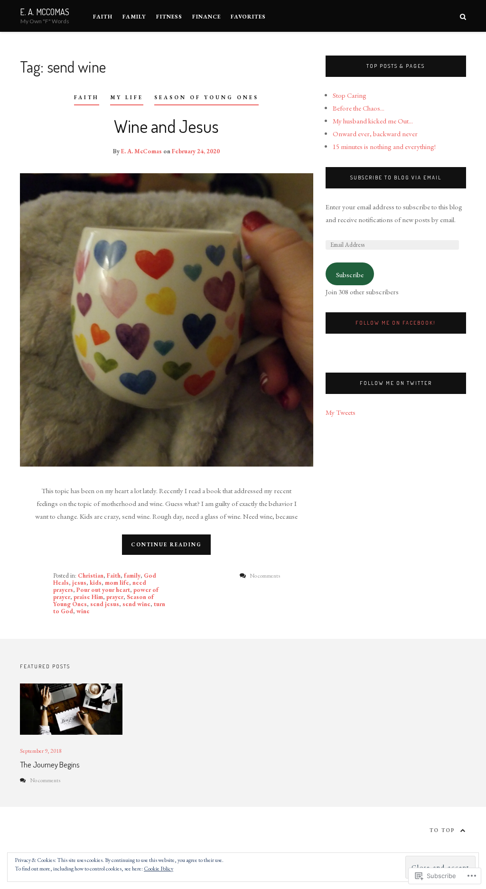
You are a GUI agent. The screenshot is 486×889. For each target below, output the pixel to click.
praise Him (88, 597)
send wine (136, 604)
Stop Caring (349, 95)
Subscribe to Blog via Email (395, 177)
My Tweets (340, 412)
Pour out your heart (103, 590)
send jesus (104, 604)
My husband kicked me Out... (373, 120)
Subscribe (350, 274)
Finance (206, 16)
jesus (79, 583)
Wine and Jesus (166, 126)
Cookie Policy (158, 868)
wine (83, 611)
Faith (102, 16)
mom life (117, 583)
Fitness (169, 16)
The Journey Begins (50, 764)
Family (134, 16)
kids (96, 583)
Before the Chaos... (358, 107)
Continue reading (166, 544)
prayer (114, 597)
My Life (126, 97)
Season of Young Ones (206, 97)
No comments (45, 780)
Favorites (248, 16)
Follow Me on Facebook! (395, 322)
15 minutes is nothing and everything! (384, 146)
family (132, 575)
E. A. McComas (44, 12)
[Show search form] (463, 16)
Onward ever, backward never (375, 133)
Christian (90, 575)
